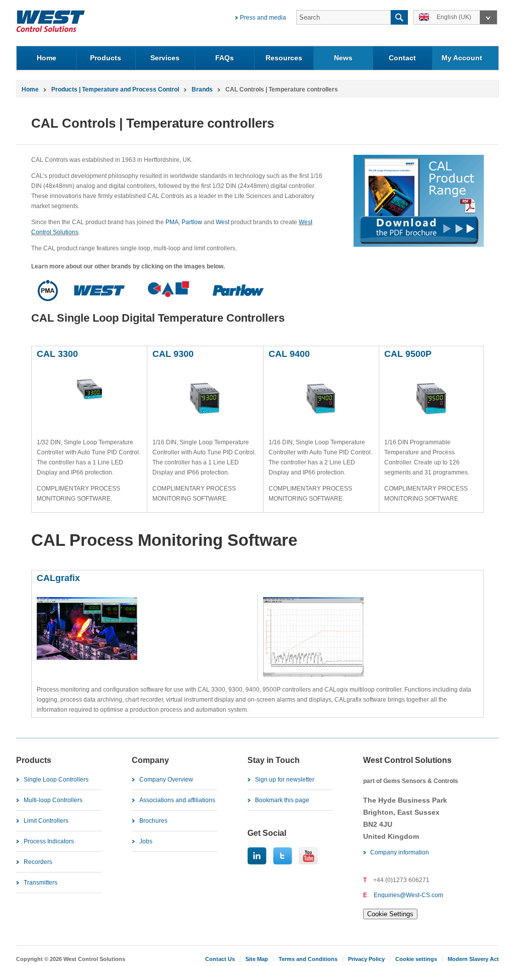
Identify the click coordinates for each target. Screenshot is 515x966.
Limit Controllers (46, 820)
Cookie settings (416, 959)
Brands (202, 89)
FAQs (224, 58)
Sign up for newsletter (284, 779)
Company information (399, 852)
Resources (284, 58)
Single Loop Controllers (56, 779)
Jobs (145, 841)
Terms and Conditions (308, 959)
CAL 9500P (409, 354)
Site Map (256, 959)
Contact (402, 58)
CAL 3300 (58, 354)
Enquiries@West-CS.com (408, 895)
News (343, 58)
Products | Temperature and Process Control (115, 89)
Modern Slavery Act (473, 959)
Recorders (38, 861)
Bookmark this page (282, 800)
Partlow (192, 222)
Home (46, 58)
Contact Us (220, 959)
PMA (172, 222)
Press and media (263, 17)
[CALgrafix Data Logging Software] (87, 657)
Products (105, 58)
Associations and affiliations (177, 800)
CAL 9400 (289, 354)
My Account (462, 58)
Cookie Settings (390, 914)
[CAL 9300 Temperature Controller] (205, 421)
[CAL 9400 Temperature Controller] (321, 421)
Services (165, 58)
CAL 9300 (173, 354)
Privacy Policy (366, 959)
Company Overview (166, 779)
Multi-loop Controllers (53, 800)
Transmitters (40, 882)
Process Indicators (49, 841)
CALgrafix (58, 578)
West (222, 222)
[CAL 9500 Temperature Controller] (431, 421)
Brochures (153, 820)
